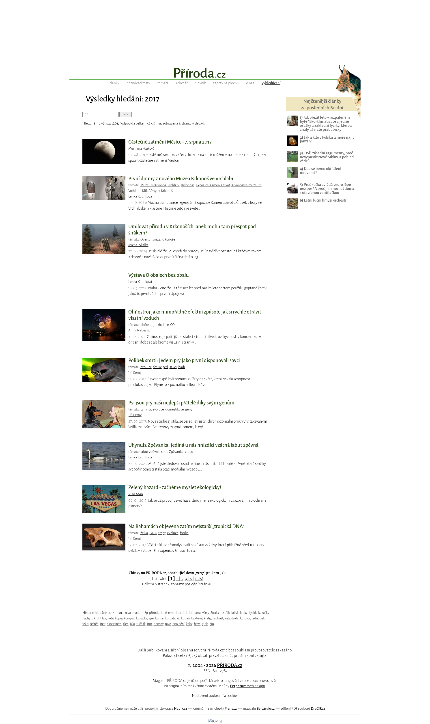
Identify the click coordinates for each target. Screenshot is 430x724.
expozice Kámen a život (213, 185)
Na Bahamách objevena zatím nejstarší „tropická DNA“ (186, 526)
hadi (181, 367)
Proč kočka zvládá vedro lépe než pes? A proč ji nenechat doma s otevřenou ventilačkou (327, 189)
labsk (235, 612)
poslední (191, 584)
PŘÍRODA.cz (229, 665)
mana (119, 612)
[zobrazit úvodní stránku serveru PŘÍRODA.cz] (215, 73)
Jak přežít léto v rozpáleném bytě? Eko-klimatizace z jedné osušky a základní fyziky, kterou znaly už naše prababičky (326, 123)
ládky (243, 612)
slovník (200, 83)
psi (142, 409)
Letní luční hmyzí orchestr (323, 200)
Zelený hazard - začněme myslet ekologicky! (174, 487)
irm (149, 624)
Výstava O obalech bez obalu (158, 275)
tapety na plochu (226, 83)
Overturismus (150, 239)
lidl (185, 612)
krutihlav (100, 618)
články (114, 83)
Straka (215, 612)
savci (173, 367)
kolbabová (172, 618)
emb (171, 612)
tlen (126, 624)
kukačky (263, 612)
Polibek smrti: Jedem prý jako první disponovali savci (184, 360)
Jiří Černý (135, 372)
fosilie (184, 533)
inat (102, 624)
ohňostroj (147, 325)
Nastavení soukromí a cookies (215, 696)
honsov (158, 624)
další (199, 579)
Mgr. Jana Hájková (141, 148)
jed (165, 367)
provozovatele (263, 650)
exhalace (162, 325)
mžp (145, 612)
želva (144, 533)
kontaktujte (256, 655)
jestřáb (225, 612)
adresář (182, 83)
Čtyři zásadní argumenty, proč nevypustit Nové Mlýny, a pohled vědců (327, 157)
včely (205, 612)
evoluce (146, 367)
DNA (153, 533)
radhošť (218, 618)
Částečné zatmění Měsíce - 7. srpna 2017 (170, 142)
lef (190, 612)
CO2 (173, 325)
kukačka (141, 618)
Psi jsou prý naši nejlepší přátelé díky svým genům (181, 403)
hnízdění (178, 624)
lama (197, 612)
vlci (148, 409)
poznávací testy (138, 83)
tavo (168, 624)
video (189, 451)
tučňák (141, 624)
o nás (250, 83)
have (197, 624)
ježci (85, 624)
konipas (129, 618)
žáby (189, 624)
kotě (110, 618)
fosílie (157, 367)
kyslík (253, 612)
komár (159, 618)
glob (205, 624)
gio (211, 624)
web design (247, 686)
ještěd (94, 624)
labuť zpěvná (150, 451)
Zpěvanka (176, 451)
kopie (118, 618)
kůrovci (245, 618)
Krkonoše (187, 185)
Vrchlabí (174, 185)
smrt (164, 451)
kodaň (185, 618)
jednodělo (258, 618)
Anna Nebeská (139, 330)
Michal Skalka (138, 245)
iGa (132, 624)
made (136, 612)
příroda (154, 612)
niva (128, 612)
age (151, 618)
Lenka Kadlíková (140, 196)
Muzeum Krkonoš (153, 185)
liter (178, 612)
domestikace (174, 409)
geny (188, 409)
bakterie (196, 618)
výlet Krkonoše (163, 191)
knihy (207, 618)
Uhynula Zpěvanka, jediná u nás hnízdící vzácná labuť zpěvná (193, 445)
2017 (111, 612)
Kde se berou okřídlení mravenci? (320, 171)
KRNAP (147, 191)
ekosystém (114, 624)
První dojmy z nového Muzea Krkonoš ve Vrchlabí (180, 178)
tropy (162, 533)
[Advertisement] (215, 31)
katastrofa (232, 618)
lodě (164, 612)
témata (163, 83)
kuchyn (87, 618)
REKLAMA (135, 494)
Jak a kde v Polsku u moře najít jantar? (327, 139)
